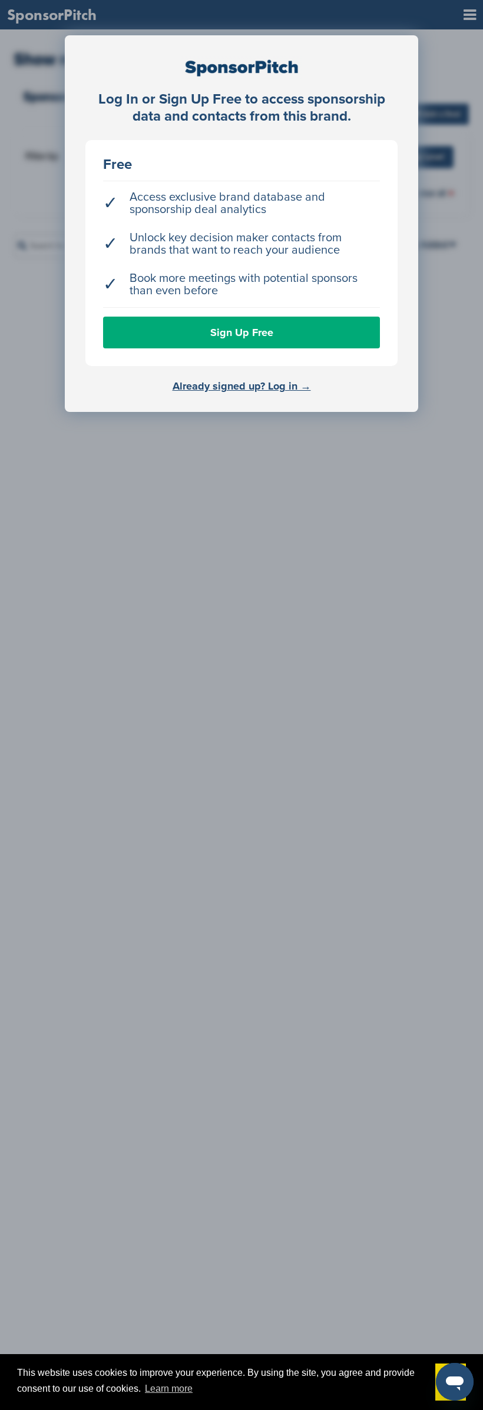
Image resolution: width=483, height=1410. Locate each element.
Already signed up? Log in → (242, 386)
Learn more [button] (169, 1389)
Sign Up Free (241, 332)
